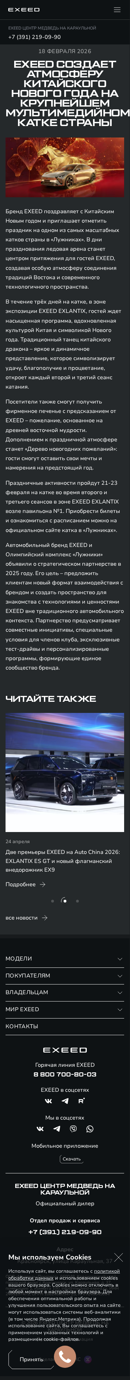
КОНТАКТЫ (22, 1026)
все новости (22, 918)
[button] (118, 1257)
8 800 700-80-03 (65, 1075)
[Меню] (117, 10)
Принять (31, 1359)
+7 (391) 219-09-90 (34, 37)
